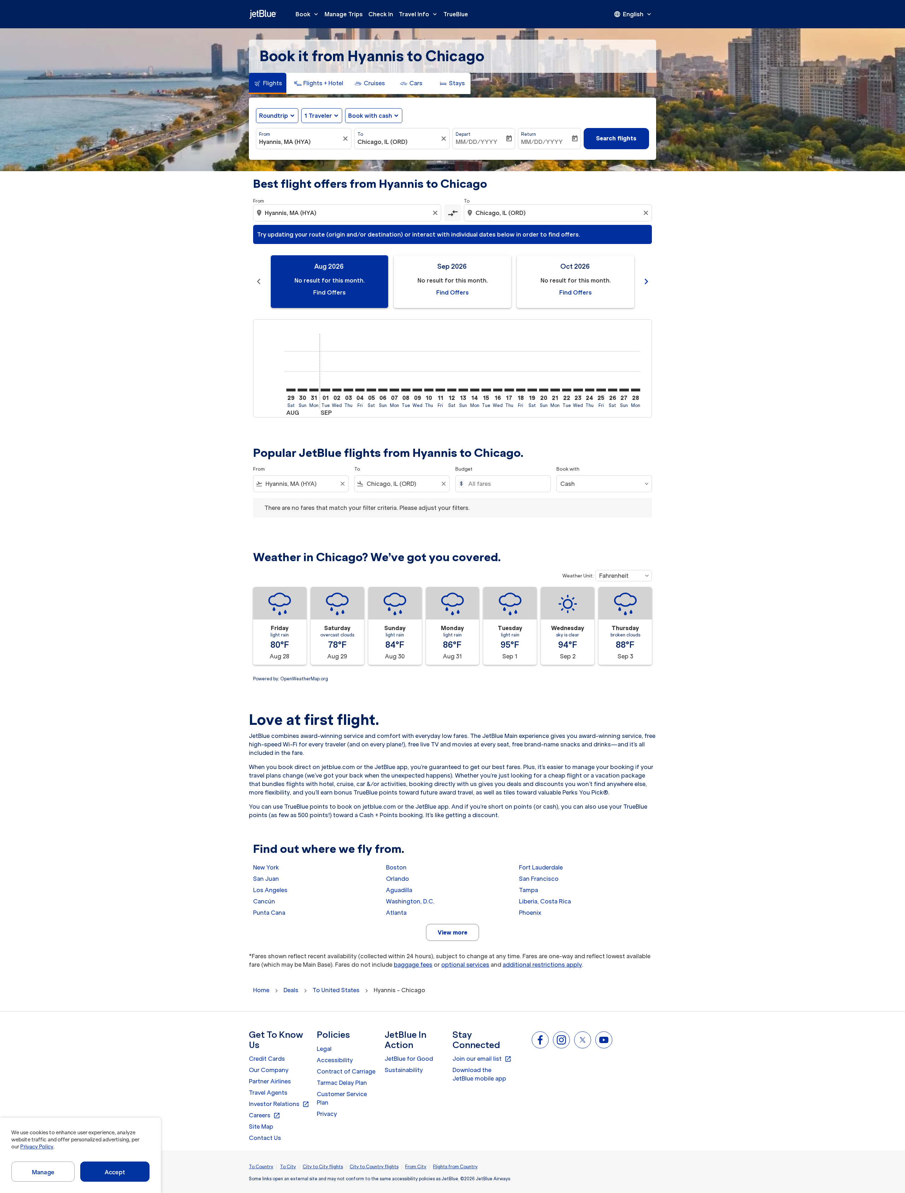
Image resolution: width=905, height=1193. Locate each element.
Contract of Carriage (346, 1071)
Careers (264, 1115)
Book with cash (370, 115)
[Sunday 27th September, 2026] (624, 390)
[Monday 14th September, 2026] (474, 390)
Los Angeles (270, 890)
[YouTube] (603, 1039)
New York (266, 867)
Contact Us (265, 1137)
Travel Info (418, 14)
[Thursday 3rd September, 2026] (348, 390)
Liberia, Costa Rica (545, 901)
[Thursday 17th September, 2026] (509, 390)
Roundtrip (273, 115)
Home (261, 990)
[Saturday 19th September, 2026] (532, 390)
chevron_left (258, 281)
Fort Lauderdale (541, 867)
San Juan (266, 878)
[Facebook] (540, 1039)
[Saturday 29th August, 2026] (291, 390)
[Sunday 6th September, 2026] (382, 390)
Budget (464, 469)
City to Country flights (374, 1166)
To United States (336, 990)
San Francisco (539, 878)
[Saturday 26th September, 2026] (612, 390)
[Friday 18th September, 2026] (520, 390)
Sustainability (404, 1069)
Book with (567, 469)
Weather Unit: (578, 576)
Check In (380, 14)
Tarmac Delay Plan (342, 1082)
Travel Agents (268, 1092)
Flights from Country (455, 1166)
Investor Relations (279, 1104)
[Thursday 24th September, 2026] (589, 390)
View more (452, 932)
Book (308, 14)
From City (415, 1166)
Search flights (616, 138)
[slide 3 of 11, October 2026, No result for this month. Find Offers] (575, 281)
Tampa (528, 890)
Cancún (264, 901)
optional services (465, 964)
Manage (43, 1172)
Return (528, 134)
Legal (324, 1048)
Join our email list (482, 1059)
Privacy (327, 1113)
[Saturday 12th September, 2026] (451, 390)
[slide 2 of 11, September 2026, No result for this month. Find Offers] (452, 281)
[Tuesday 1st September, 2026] (325, 390)
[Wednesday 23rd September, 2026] (578, 390)
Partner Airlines (270, 1081)
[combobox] (300, 142)
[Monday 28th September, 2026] (635, 390)
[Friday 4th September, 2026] (359, 390)
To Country (261, 1166)
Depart (463, 134)
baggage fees (413, 964)
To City (288, 1166)
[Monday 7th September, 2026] (394, 390)
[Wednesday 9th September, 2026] (417, 390)
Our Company (268, 1069)
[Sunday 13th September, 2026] (463, 390)
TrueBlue (455, 14)
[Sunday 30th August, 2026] (302, 390)
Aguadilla (399, 890)
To (360, 134)
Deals (291, 990)
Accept (115, 1172)
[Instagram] (561, 1039)
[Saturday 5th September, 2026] (371, 390)
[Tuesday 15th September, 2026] (486, 390)
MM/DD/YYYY (476, 141)
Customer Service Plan (342, 1098)
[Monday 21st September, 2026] (555, 390)
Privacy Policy (36, 1146)
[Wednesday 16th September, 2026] (497, 390)
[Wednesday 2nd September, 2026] (336, 390)
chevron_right (646, 281)
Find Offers (329, 292)
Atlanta (396, 912)
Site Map (261, 1126)
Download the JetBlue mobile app (479, 1074)
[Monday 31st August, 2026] (314, 390)
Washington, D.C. (410, 901)
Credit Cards (267, 1058)
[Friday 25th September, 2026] (601, 390)
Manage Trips (344, 14)
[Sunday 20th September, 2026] (543, 390)
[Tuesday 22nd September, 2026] (566, 390)
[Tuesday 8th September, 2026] (405, 390)
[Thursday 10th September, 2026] (428, 390)
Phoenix (530, 912)
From (264, 134)
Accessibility (335, 1060)
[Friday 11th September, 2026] (440, 390)
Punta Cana (269, 912)
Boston (396, 867)
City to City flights (323, 1166)
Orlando (397, 878)
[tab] (267, 83)
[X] (582, 1039)
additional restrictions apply (542, 964)
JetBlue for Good (409, 1058)
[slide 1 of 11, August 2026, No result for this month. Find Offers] (329, 281)
